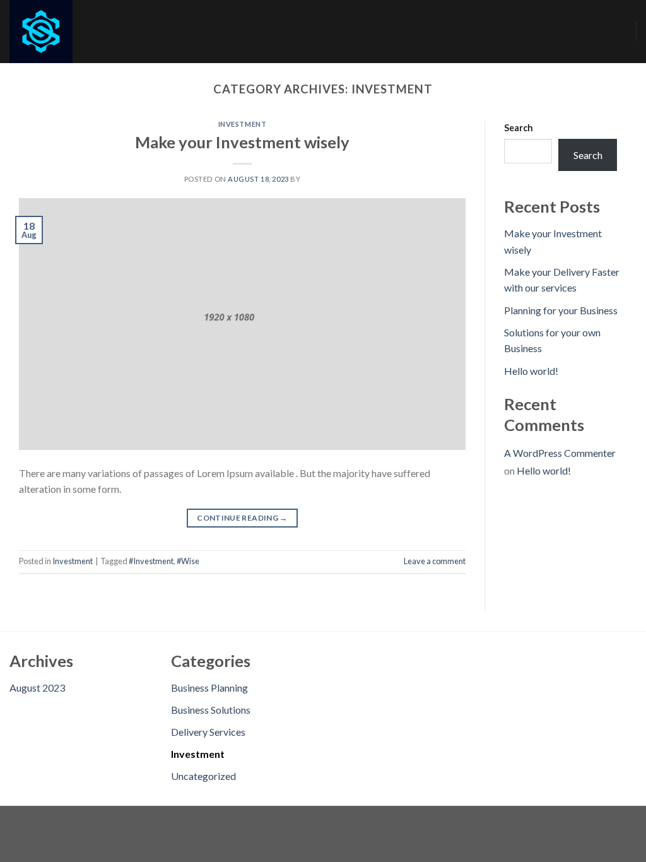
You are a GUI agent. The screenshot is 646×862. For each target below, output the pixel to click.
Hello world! (531, 371)
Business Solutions (210, 710)
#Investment (151, 561)
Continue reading (242, 518)
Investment (242, 124)
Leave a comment (435, 561)
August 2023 (37, 688)
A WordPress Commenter (560, 453)
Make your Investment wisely (242, 142)
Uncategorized (203, 776)
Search (518, 127)
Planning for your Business (561, 310)
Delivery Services (208, 732)
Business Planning (209, 688)
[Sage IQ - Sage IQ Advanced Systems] (72, 31)
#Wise (188, 561)
